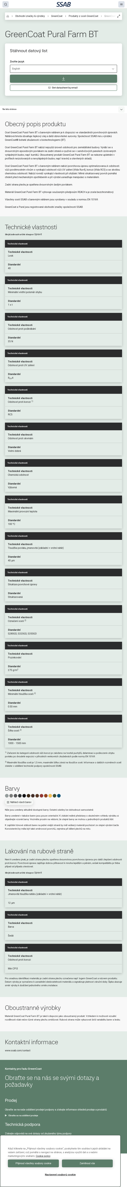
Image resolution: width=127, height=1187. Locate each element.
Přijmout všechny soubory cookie (33, 1163)
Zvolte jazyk (17, 61)
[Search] (5, 4)
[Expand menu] (121, 109)
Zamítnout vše (87, 1163)
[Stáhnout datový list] (63, 79)
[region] (60, 1161)
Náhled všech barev (20, 802)
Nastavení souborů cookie (60, 1174)
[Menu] (121, 4)
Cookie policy (43, 1156)
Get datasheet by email (65, 87)
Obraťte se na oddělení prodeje (23, 1115)
